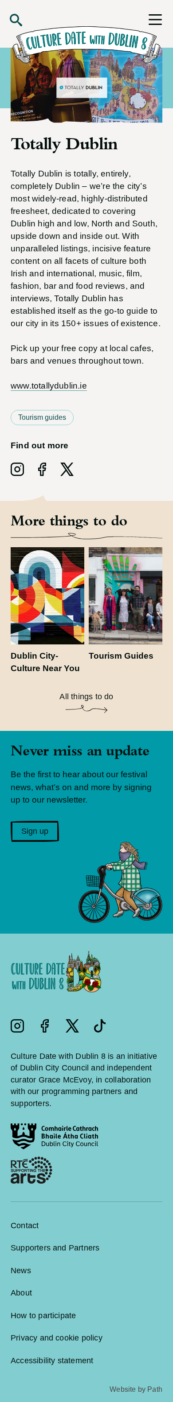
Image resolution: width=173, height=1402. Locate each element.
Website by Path (136, 1389)
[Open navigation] (155, 19)
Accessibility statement (52, 1360)
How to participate (43, 1315)
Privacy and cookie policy (56, 1337)
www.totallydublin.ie (49, 385)
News (21, 1270)
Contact (25, 1225)
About (21, 1292)
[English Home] (86, 38)
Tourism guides (42, 417)
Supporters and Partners (55, 1247)
